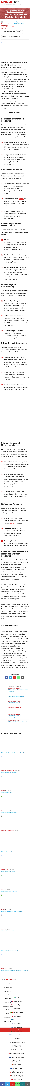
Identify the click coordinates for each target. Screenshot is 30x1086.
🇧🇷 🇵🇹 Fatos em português (16, 1012)
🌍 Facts (16, 997)
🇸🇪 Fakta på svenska (16, 1020)
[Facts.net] (10, 2)
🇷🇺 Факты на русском (16, 1068)
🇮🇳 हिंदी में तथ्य (16, 1038)
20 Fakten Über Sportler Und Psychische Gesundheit (13, 752)
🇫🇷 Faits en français (16, 1001)
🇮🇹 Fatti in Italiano (16, 1008)
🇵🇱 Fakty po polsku (16, 1061)
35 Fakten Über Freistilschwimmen (9, 891)
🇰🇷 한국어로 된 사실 (16, 1049)
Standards (4, 651)
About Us (7, 984)
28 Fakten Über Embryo (6, 792)
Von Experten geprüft (19, 22)
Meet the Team (8, 991)
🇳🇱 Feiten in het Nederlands (16, 1057)
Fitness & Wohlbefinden (16, 10)
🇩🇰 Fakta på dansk (16, 1016)
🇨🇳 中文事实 (16, 1083)
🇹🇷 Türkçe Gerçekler (16, 1079)
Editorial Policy (8, 987)
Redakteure (11, 655)
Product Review (8, 995)
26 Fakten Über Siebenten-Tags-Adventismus (11, 911)
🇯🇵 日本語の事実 (16, 1046)
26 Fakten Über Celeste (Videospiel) (9, 950)
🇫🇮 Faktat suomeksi (16, 1027)
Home (6, 10)
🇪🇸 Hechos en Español (16, 1005)
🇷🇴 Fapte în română (16, 1064)
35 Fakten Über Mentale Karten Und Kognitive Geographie (14, 970)
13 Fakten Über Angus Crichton (8, 931)
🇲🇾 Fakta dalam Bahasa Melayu (16, 1053)
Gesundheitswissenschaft (15, 11)
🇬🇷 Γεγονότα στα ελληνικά (16, 1035)
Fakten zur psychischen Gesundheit (11, 36)
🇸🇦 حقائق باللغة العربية (16, 1031)
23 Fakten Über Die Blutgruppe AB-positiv (17, 721)
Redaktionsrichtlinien (19, 23)
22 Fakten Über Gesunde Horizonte (9, 832)
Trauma (21, 198)
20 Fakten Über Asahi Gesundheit (9, 772)
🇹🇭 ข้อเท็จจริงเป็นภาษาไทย (16, 1072)
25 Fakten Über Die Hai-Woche (8, 871)
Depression (13, 523)
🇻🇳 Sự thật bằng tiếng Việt (16, 1076)
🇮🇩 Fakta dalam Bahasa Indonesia (16, 1042)
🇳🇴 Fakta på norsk (16, 1023)
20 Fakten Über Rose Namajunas (8, 851)
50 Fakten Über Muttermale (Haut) (16, 696)
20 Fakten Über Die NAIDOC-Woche (9, 812)
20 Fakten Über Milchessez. (14, 709)
